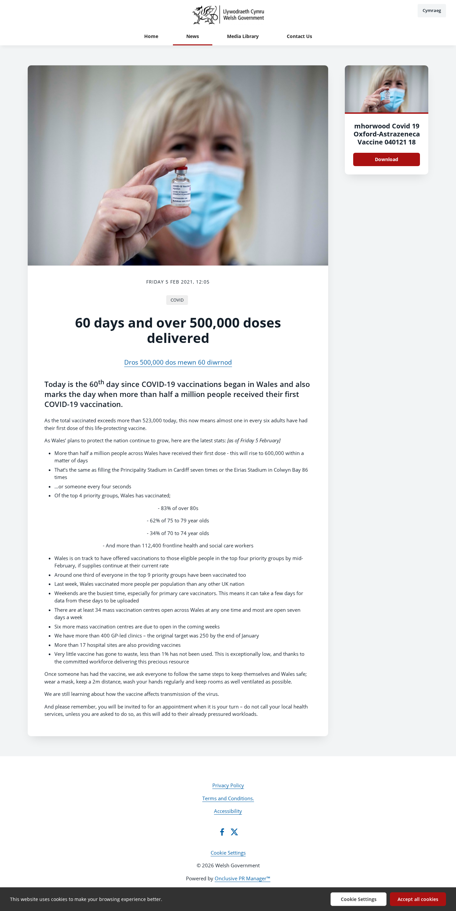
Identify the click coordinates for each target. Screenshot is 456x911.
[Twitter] (234, 832)
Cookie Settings (228, 852)
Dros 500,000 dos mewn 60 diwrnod (178, 362)
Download (386, 159)
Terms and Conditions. (228, 798)
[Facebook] (222, 832)
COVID (177, 300)
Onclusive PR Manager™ (242, 878)
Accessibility (228, 811)
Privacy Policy (228, 785)
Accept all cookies (418, 899)
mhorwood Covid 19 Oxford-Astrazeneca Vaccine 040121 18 (387, 133)
